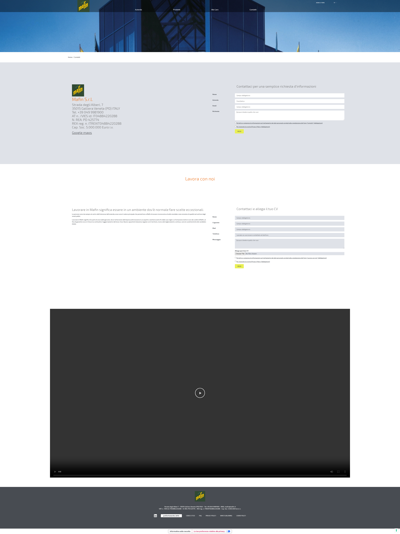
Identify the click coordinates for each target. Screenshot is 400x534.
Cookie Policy (241, 516)
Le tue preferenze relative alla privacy (209, 531)
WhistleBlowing (226, 516)
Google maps (82, 132)
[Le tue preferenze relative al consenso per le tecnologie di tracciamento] (396, 530)
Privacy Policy (211, 516)
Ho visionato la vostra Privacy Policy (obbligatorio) (253, 127)
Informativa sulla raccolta (180, 531)
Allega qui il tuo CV (241, 251)
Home (70, 57)
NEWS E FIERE (320, 2)
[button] (200, 393)
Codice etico (190, 516)
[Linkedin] (155, 515)
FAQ (200, 516)
